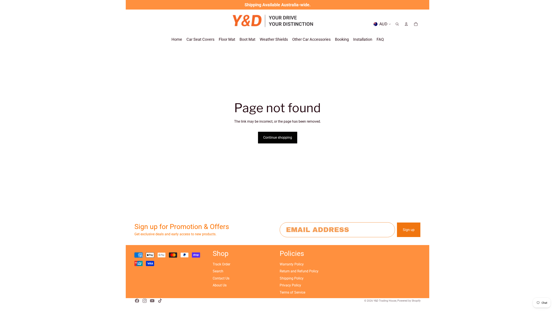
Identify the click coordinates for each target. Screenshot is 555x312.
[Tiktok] (160, 300)
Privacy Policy (290, 285)
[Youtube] (152, 300)
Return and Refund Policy (299, 271)
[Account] (406, 24)
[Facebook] (137, 300)
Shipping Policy (292, 278)
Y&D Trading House (385, 300)
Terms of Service (292, 292)
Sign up (409, 230)
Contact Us (221, 278)
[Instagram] (144, 300)
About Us (220, 285)
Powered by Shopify (409, 300)
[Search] (397, 24)
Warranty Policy (292, 264)
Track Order (221, 264)
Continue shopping (277, 137)
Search (218, 271)
